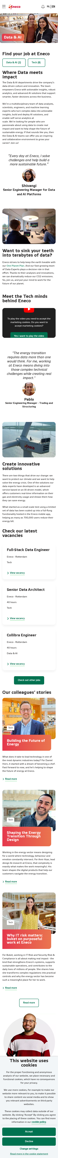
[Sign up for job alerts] (43, 6)
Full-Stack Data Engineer (28, 550)
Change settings (29, 1149)
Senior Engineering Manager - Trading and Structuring (29, 405)
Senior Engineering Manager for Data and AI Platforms (29, 192)
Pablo (29, 399)
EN (53, 6)
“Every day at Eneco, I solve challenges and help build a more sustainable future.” (29, 160)
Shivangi (29, 186)
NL (48, 6)
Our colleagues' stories (26, 693)
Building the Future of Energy (26, 742)
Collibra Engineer (21, 635)
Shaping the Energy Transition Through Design (24, 836)
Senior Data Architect (26, 590)
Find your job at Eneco (26, 54)
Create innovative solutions (21, 466)
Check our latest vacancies (19, 533)
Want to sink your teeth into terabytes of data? (28, 253)
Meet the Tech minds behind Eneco (24, 299)
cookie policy (39, 1122)
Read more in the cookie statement (29, 1154)
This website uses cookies (29, 1063)
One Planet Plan (15, 266)
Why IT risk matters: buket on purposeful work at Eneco (25, 939)
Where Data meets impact (22, 75)
